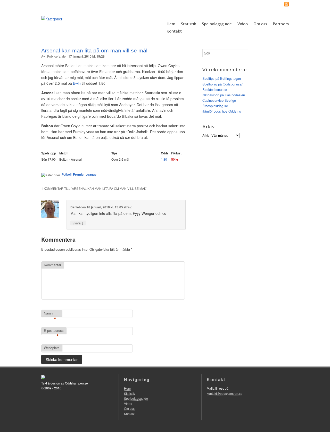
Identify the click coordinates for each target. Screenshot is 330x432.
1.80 (164, 159)
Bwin (77, 83)
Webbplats (52, 347)
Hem (171, 23)
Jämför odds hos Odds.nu (221, 111)
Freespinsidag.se (215, 105)
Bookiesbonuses (214, 89)
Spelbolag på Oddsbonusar (222, 84)
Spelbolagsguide (217, 23)
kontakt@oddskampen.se (224, 393)
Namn (50, 313)
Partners (281, 23)
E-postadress (54, 331)
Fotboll (66, 174)
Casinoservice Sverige (219, 100)
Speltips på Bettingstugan (221, 78)
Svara (78, 223)
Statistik (188, 23)
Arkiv (205, 135)
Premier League (84, 174)
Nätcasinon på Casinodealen (223, 94)
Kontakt (174, 31)
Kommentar (52, 264)
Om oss (260, 23)
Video (242, 23)
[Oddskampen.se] (51, 18)
